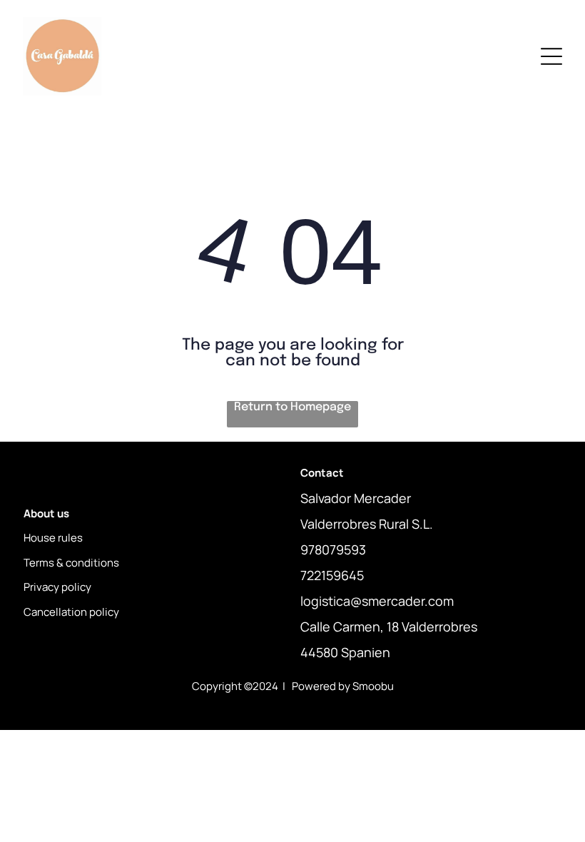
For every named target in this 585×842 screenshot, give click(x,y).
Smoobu (373, 686)
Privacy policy (57, 586)
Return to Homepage (292, 407)
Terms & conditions (71, 562)
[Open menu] (551, 56)
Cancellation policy (71, 611)
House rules (53, 537)
